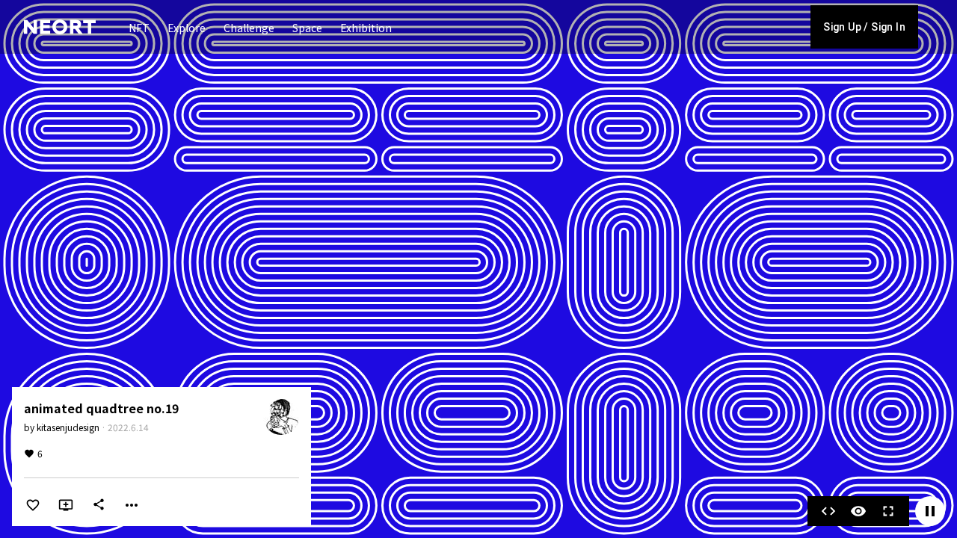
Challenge (249, 27)
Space (307, 27)
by (61, 427)
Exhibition (366, 27)
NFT (139, 27)
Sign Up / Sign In (864, 27)
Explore (186, 27)
